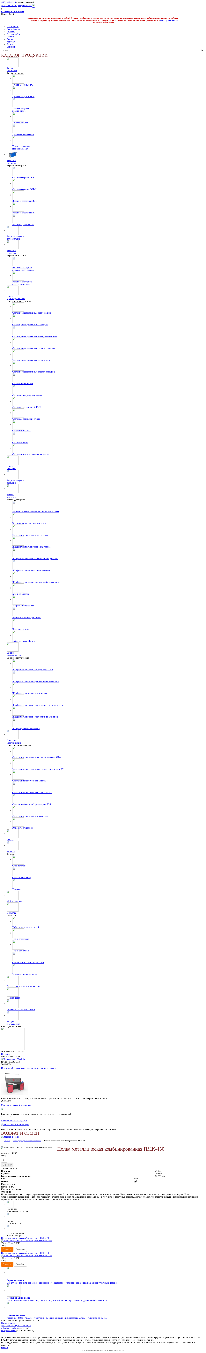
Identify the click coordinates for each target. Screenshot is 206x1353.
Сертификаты (13, 29)
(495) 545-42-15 (8, 2)
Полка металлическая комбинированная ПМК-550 (25, 1253)
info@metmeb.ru (8, 1330)
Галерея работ (13, 34)
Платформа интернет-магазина (92, 1350)
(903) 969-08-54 (24, 5)
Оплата (10, 36)
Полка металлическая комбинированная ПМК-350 (25, 1238)
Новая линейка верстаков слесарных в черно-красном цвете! (30, 1068)
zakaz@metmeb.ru (169, 20)
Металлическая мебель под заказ (16, 1105)
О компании (12, 26)
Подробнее (6, 1054)
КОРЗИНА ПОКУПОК (12, 11)
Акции (10, 44)
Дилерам (11, 31)
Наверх (4, 1347)
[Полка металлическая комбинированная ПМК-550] (103, 1255)
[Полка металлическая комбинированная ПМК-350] (103, 1240)
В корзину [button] (7, 1165)
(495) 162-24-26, (9, 5)
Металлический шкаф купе (14, 1120)
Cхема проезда (8, 1323)
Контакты (11, 42)
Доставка (11, 39)
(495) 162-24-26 (23, 1325)
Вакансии (11, 47)
